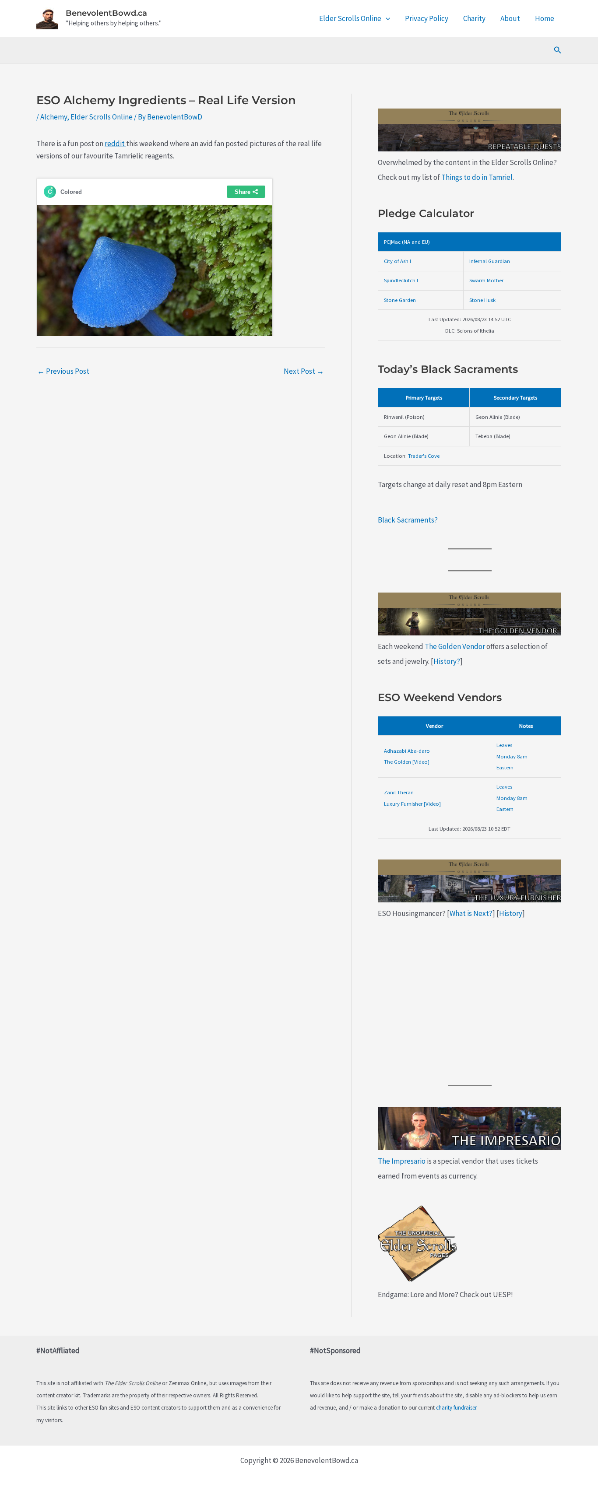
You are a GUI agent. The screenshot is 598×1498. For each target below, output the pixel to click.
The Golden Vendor (455, 646)
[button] (385, 18)
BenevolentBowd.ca (106, 13)
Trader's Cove (424, 455)
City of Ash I (397, 260)
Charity (474, 18)
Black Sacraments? (408, 520)
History (510, 913)
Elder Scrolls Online (350, 18)
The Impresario (402, 1161)
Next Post (304, 371)
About (510, 18)
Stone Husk (482, 299)
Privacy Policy (426, 18)
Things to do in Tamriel (477, 177)
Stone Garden (400, 299)
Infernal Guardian (489, 260)
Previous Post (63, 371)
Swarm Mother (486, 280)
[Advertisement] (469, 1003)
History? (446, 661)
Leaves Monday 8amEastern (512, 756)
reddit (115, 143)
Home (544, 18)
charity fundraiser (456, 1407)
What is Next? (471, 913)
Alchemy (53, 117)
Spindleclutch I (401, 280)
